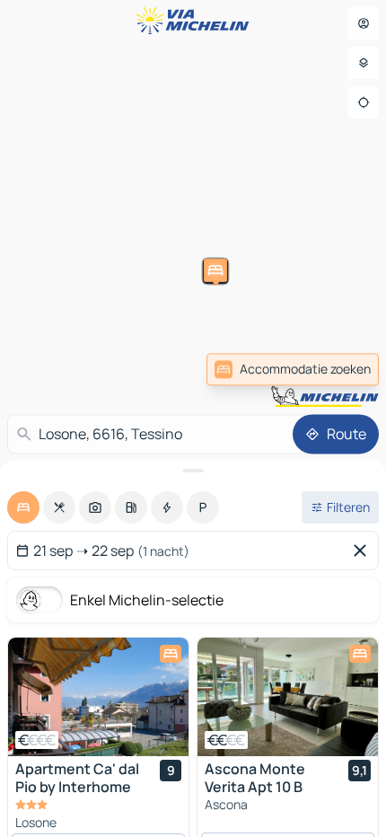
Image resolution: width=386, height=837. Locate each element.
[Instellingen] (363, 63)
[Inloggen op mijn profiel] (363, 23)
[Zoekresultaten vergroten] (193, 470)
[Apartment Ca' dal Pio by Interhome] (98, 697)
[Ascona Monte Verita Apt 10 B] (287, 697)
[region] (98, 697)
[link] (292, 369)
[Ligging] (363, 102)
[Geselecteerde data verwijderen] (363, 550)
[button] (123, 289)
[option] (23, 507)
